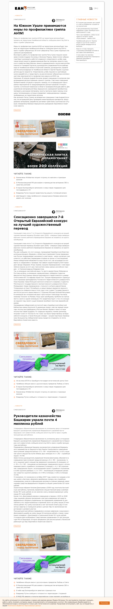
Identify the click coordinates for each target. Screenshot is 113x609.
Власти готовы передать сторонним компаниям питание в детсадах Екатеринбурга (87, 50)
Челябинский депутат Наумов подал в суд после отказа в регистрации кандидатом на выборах (86, 43)
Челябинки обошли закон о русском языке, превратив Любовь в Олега (42, 384)
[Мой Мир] (67, 114)
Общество (17, 110)
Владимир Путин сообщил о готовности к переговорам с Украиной (41, 397)
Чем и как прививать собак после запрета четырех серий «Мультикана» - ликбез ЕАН (87, 36)
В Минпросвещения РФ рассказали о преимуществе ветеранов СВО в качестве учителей (42, 184)
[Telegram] (64, 114)
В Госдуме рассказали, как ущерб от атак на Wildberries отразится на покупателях (88, 24)
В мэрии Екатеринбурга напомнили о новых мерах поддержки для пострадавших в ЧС (41, 189)
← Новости (18, 15)
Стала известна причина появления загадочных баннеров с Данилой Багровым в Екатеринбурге (88, 57)
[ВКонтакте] (59, 114)
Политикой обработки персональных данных (24, 605)
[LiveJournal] (69, 114)
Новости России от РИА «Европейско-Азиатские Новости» (21, 8)
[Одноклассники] (62, 114)
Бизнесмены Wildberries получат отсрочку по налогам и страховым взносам (41, 178)
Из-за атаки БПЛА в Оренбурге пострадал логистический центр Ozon (42, 381)
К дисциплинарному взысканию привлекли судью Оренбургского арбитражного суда (87, 30)
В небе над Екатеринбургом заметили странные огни (36, 590)
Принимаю (104, 603)
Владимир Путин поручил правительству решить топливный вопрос (41, 193)
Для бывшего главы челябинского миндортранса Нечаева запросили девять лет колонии (41, 197)
